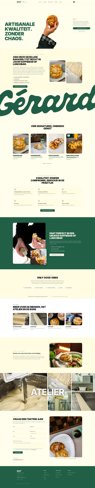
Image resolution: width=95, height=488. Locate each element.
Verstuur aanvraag (18, 452)
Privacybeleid (34, 449)
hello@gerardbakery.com (18, 459)
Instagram (18, 479)
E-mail (14, 436)
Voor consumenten (59, 474)
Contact (45, 478)
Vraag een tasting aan (81, 28)
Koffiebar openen (46, 474)
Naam (14, 426)
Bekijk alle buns (47, 163)
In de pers (45, 472)
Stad (13, 431)
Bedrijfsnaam (32, 426)
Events (45, 476)
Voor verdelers (58, 472)
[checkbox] (13, 448)
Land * (31, 436)
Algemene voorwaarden (71, 472)
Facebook (21, 479)
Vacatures (57, 476)
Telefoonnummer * (33, 431)
